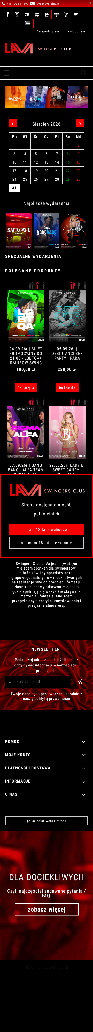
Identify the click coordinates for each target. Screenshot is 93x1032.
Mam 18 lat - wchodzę (46, 529)
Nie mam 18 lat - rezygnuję (46, 542)
